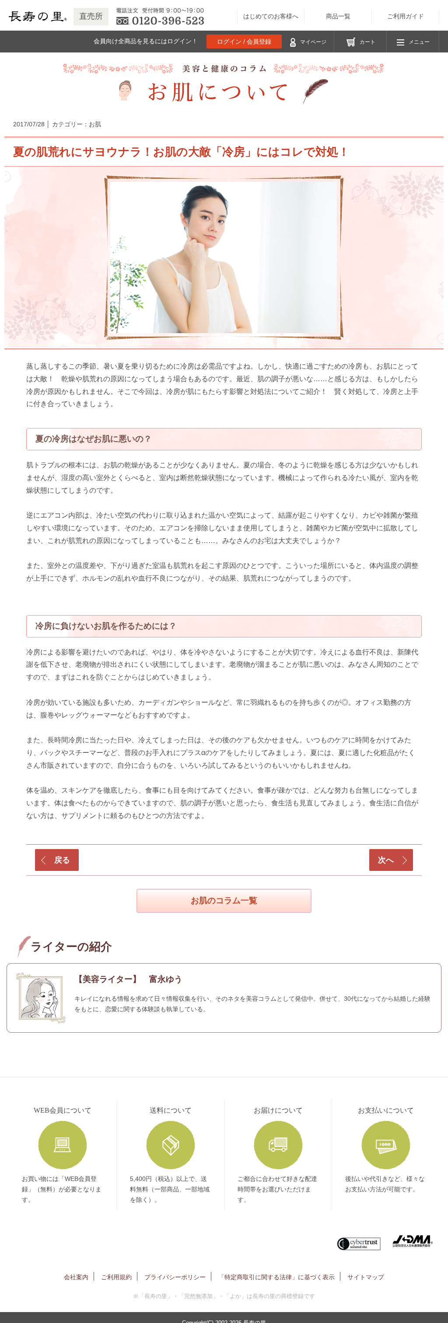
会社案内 (76, 1277)
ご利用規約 (116, 1277)
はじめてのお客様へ (270, 16)
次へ (386, 860)
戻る (62, 860)
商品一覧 (338, 16)
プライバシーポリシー (175, 1277)
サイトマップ (365, 1277)
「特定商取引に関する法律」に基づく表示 (276, 1277)
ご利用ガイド (405, 16)
